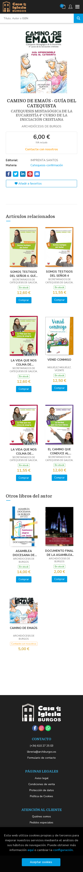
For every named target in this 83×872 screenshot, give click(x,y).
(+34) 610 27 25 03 (41, 746)
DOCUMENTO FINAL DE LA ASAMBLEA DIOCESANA (59, 553)
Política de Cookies (41, 796)
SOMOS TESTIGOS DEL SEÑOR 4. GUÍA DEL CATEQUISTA (23, 274)
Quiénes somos (41, 816)
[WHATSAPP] (48, 728)
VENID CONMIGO (59, 360)
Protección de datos (41, 790)
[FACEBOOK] (35, 728)
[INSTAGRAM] (41, 728)
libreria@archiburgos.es (41, 752)
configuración (63, 850)
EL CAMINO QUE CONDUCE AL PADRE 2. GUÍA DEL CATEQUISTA (59, 451)
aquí (30, 850)
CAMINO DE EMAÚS (23, 628)
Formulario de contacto (41, 758)
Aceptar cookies (41, 862)
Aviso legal (41, 778)
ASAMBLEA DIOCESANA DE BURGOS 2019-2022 (24, 553)
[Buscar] (78, 18)
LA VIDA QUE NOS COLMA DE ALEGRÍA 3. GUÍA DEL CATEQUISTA (24, 362)
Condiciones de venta (41, 784)
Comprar (24, 300)
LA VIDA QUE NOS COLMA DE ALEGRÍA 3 (24, 451)
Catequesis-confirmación (46, 165)
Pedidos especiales (41, 822)
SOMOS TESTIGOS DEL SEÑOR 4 (59, 273)
